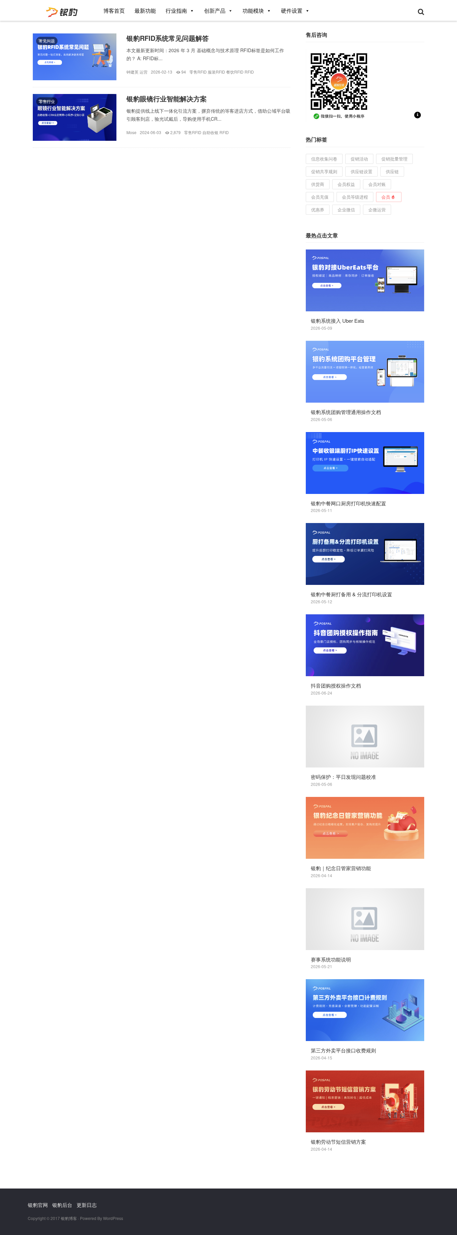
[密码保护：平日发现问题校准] (365, 736)
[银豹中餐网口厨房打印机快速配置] (365, 463)
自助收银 (210, 132)
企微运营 (377, 209)
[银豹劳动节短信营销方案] (365, 1101)
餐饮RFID (235, 72)
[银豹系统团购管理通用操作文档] (365, 372)
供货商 (317, 184)
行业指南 (176, 10)
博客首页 (114, 10)
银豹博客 (69, 1218)
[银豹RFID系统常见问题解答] (74, 62)
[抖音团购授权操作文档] (365, 645)
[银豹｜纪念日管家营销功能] (365, 828)
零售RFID (198, 72)
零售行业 (47, 101)
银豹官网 (38, 1204)
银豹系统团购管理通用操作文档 (346, 411)
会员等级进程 (355, 197)
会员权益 (346, 184)
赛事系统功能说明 (331, 959)
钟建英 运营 (137, 72)
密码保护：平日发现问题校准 (343, 776)
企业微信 (346, 209)
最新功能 (145, 10)
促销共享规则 (324, 171)
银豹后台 (62, 1204)
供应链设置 (361, 171)
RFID (249, 72)
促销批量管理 (394, 159)
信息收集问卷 (324, 159)
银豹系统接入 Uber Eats (337, 320)
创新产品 (214, 10)
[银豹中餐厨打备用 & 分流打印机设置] (365, 554)
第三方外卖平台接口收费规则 (343, 1050)
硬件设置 (291, 10)
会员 (385, 197)
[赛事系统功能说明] (365, 919)
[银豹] (62, 10)
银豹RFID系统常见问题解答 (167, 38)
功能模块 (253, 10)
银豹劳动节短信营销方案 (338, 1141)
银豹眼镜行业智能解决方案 (166, 98)
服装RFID (216, 72)
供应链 (392, 171)
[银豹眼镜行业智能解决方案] (74, 122)
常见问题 (47, 40)
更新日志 (87, 1204)
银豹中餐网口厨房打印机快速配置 (348, 503)
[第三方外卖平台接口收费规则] (365, 1010)
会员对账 (377, 184)
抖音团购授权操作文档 (336, 685)
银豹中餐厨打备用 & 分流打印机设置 (351, 594)
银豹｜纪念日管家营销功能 (341, 867)
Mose (131, 132)
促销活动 (359, 159)
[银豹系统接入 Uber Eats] (365, 280)
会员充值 (320, 197)
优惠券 (317, 209)
